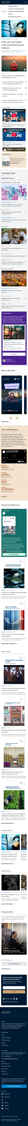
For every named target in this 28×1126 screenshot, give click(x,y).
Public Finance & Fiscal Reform (14, 16)
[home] (5, 2)
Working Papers (5, 1040)
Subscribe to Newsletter (14, 1086)
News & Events (5, 1063)
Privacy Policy (14, 1116)
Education (10, 14)
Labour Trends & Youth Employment (16, 8)
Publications (4, 1032)
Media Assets (4, 1069)
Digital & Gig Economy (13, 6)
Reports (3, 1042)
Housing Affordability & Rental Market (16, 11)
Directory (3, 1071)
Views (2, 1035)
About (3, 1061)
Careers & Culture (6, 1066)
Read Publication (14, 163)
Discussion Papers (6, 1037)
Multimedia (4, 1045)
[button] (25, 2)
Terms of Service (5, 1116)
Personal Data (5, 1074)
